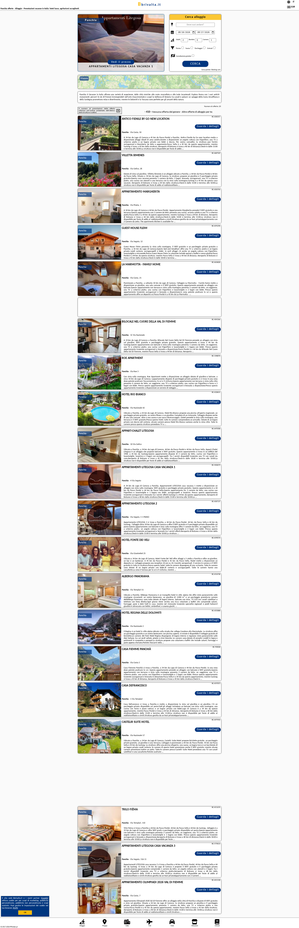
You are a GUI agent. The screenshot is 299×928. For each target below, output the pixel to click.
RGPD (15, 908)
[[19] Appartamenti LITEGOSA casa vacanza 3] (99, 860)
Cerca (195, 64)
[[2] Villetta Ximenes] (99, 169)
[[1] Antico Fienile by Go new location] (99, 133)
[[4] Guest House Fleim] (99, 242)
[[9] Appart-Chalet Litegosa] (99, 445)
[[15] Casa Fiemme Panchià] (99, 663)
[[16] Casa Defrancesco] (99, 700)
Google (45, 898)
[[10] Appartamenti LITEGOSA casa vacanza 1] (99, 481)
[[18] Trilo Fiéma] (99, 824)
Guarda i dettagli (208, 126)
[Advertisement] (149, 780)
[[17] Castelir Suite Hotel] (99, 736)
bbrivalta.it (149, 5)
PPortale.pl (13, 927)
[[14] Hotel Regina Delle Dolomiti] (99, 627)
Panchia (82, 121)
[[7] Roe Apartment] (99, 372)
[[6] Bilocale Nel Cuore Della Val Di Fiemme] (99, 336)
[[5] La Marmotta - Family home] (99, 279)
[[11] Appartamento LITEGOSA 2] (99, 518)
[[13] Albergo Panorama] (99, 590)
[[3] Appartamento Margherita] (99, 206)
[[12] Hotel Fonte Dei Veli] (99, 554)
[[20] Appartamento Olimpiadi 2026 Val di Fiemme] (99, 896)
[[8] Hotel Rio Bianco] (99, 408)
